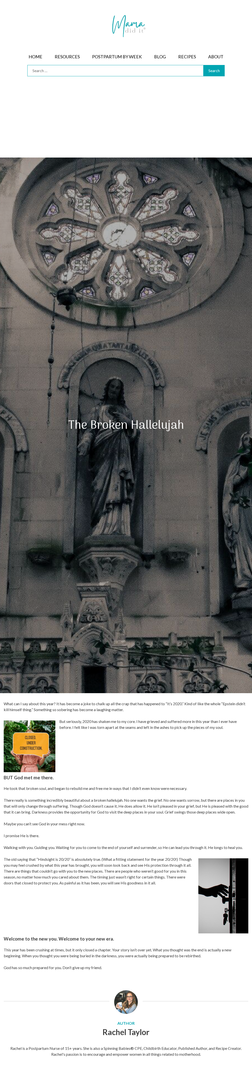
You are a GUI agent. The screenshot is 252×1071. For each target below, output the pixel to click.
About (215, 56)
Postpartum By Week (117, 56)
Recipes (187, 56)
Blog (160, 56)
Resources (67, 56)
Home (35, 56)
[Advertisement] (126, 120)
